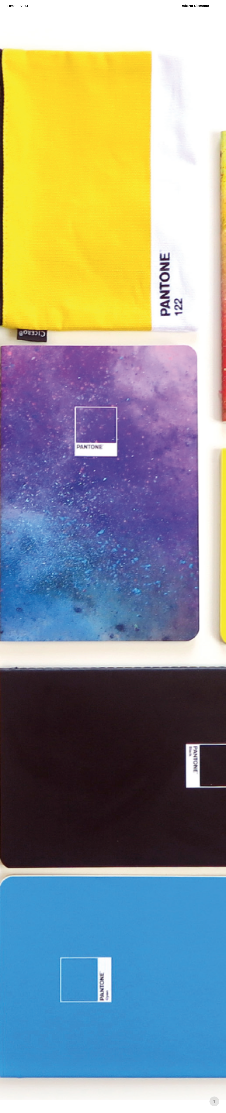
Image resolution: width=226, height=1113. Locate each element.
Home (11, 6)
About (24, 6)
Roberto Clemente (195, 6)
